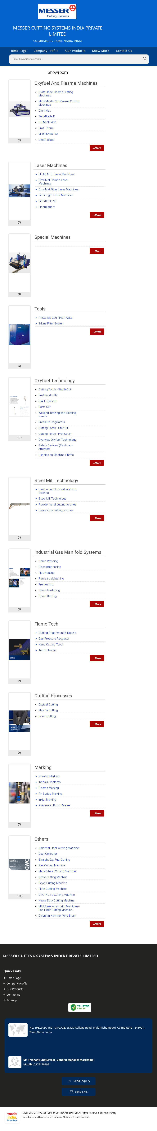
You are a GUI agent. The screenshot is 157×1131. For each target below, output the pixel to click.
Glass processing (49, 567)
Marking (43, 767)
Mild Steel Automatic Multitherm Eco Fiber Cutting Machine (59, 908)
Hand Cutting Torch (51, 644)
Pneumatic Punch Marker (55, 805)
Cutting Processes (53, 695)
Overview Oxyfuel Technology (57, 439)
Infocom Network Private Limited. (71, 1117)
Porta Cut (44, 407)
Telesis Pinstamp (50, 782)
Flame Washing (48, 561)
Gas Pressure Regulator (54, 638)
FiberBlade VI (47, 201)
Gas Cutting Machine (51, 865)
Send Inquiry (81, 1081)
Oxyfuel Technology (54, 380)
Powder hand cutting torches (57, 504)
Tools (39, 309)
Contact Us (124, 51)
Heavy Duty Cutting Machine (56, 900)
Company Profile (46, 51)
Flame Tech (46, 624)
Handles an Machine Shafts (56, 455)
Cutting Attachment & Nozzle (57, 633)
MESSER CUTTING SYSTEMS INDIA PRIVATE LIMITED (57, 34)
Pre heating (45, 584)
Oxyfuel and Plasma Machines (65, 83)
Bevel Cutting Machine (52, 883)
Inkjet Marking (47, 799)
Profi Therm (46, 128)
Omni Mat (44, 110)
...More (96, 147)
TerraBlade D (46, 116)
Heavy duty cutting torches (56, 510)
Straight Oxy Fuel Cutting (54, 859)
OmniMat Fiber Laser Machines (58, 189)
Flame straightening (51, 578)
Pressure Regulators (51, 422)
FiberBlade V (47, 207)
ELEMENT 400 (47, 122)
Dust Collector (47, 853)
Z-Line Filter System (51, 323)
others (41, 839)
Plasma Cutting (48, 710)
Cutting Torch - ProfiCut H (54, 433)
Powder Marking (49, 776)
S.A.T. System (47, 401)
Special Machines (52, 237)
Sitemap (12, 1000)
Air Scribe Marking (50, 793)
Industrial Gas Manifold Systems (67, 552)
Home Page (18, 51)
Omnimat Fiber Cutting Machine (58, 848)
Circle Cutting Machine (53, 877)
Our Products (75, 51)
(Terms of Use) (108, 1112)
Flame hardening (49, 590)
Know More (100, 51)
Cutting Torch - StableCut (54, 389)
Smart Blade (46, 140)
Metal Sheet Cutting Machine (57, 871)
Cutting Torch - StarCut (53, 428)
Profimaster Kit (48, 395)
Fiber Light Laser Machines (56, 195)
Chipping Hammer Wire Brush (57, 915)
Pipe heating (46, 573)
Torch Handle (47, 650)
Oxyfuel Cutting (48, 704)
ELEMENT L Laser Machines (56, 174)
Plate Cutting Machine (52, 889)
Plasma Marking (49, 788)
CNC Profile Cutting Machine (56, 894)
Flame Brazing (47, 596)
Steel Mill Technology (56, 480)
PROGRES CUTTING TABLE (55, 317)
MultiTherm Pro (48, 134)
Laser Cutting (47, 716)
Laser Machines (50, 165)
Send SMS (81, 1091)
